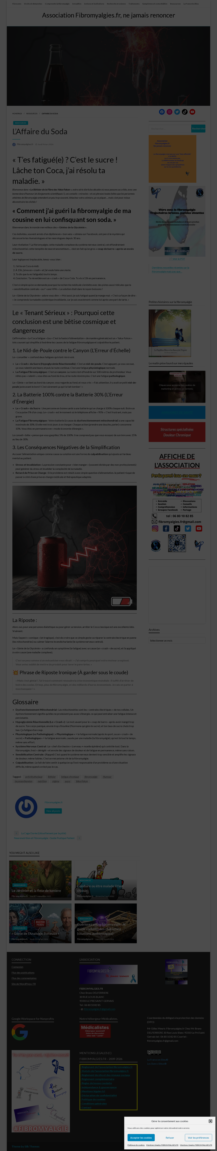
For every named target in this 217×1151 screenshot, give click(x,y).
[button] (210, 1121)
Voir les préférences (198, 1137)
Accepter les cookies (141, 1137)
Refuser (170, 1137)
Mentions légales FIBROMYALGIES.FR (162, 1145)
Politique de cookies (136, 1145)
